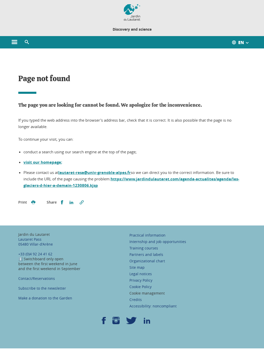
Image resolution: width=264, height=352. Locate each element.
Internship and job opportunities (157, 241)
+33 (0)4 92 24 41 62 (35, 254)
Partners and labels (146, 254)
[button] (27, 42)
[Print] (33, 202)
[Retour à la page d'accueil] (132, 12)
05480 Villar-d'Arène (35, 244)
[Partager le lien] (82, 202)
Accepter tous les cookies (198, 276)
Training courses (143, 248)
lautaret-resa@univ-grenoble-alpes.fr (94, 172)
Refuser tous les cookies (197, 313)
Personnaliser (198, 295)
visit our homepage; (42, 162)
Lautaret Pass (30, 239)
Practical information (147, 235)
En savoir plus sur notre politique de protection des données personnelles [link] (71, 332)
